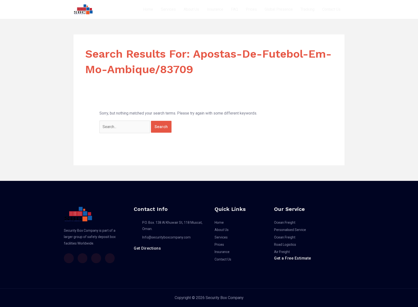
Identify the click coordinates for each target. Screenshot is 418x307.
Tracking (307, 9)
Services (168, 9)
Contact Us (331, 9)
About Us (191, 9)
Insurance (215, 9)
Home (148, 9)
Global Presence (279, 9)
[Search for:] (125, 126)
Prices (251, 9)
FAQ (234, 9)
